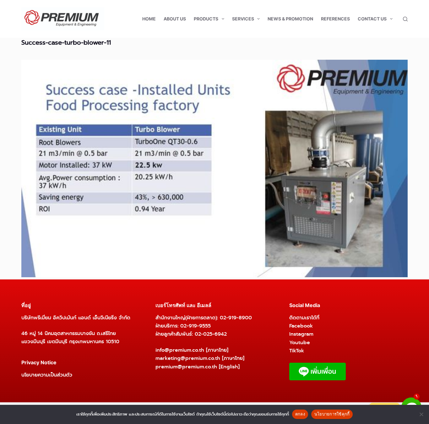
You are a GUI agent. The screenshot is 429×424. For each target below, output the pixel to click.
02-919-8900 (236, 317)
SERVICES (243, 18)
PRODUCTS (206, 18)
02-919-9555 (195, 325)
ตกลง (300, 413)
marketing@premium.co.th (187, 358)
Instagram (301, 334)
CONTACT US (372, 18)
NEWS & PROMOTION (290, 18)
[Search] (405, 19)
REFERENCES (335, 18)
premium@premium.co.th (186, 366)
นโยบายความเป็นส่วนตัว (46, 374)
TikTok (296, 350)
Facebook (301, 325)
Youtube (299, 342)
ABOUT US (175, 18)
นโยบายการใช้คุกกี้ (332, 413)
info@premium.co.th (179, 350)
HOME (149, 18)
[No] (421, 414)
